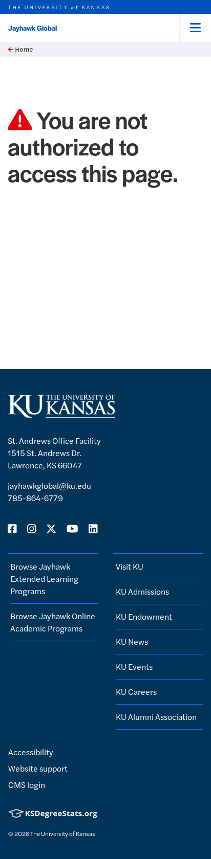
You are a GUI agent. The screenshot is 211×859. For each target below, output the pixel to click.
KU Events (134, 666)
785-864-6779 (35, 498)
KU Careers (136, 691)
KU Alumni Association (156, 716)
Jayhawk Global (32, 28)
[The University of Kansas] (61, 413)
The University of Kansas (62, 833)
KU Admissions (142, 591)
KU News (132, 641)
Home (23, 49)
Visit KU (129, 566)
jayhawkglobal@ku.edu (49, 485)
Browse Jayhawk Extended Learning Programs (44, 578)
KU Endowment (144, 616)
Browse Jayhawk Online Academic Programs (52, 622)
